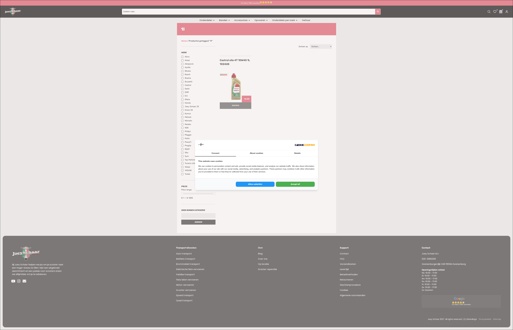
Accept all (295, 184)
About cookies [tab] (256, 153)
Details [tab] (297, 153)
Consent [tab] (215, 153)
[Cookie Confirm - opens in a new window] (305, 145)
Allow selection (255, 184)
